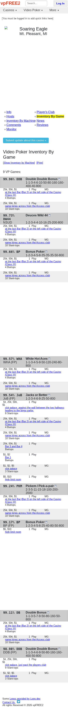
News (40, 120)
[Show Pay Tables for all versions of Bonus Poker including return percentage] (46, 251)
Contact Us (8, 702)
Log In (60, 3)
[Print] (39, 162)
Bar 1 (8, 457)
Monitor (11, 129)
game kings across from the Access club (27, 206)
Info (8, 112)
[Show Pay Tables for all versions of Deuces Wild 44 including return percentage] (49, 215)
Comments (13, 125)
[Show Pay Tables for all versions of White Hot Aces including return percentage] (49, 358)
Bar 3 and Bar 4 (13, 446)
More (52, 10)
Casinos (8, 10)
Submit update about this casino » (26, 140)
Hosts (10, 116)
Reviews (42, 125)
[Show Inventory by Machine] (19, 162)
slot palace (11, 468)
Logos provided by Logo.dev (25, 698)
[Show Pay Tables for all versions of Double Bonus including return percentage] (48, 612)
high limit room (13, 479)
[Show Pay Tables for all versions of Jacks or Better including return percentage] (49, 395)
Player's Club (46, 112)
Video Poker (32, 10)
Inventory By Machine (20, 120)
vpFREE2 (10, 3)
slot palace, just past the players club (25, 664)
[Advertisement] (34, 73)
